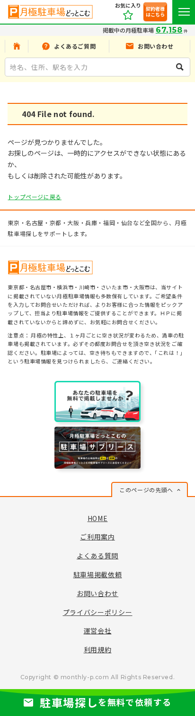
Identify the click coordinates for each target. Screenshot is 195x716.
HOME (98, 518)
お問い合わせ (97, 593)
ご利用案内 (97, 536)
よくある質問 (97, 555)
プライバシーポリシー (98, 612)
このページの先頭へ (146, 490)
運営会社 (98, 630)
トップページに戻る (34, 197)
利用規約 (98, 649)
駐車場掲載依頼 (97, 574)
